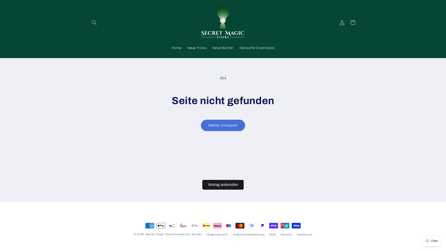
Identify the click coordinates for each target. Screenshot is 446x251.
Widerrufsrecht (217, 234)
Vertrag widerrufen (223, 185)
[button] (94, 22)
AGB (272, 234)
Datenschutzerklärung (249, 234)
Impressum (304, 234)
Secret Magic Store (159, 234)
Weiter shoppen (223, 125)
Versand (286, 234)
